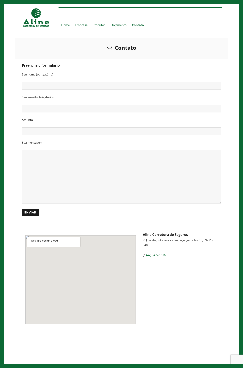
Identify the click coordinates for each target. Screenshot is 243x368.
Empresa (81, 25)
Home (65, 25)
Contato (138, 25)
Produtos (99, 25)
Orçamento (118, 25)
